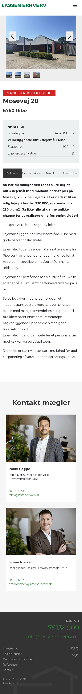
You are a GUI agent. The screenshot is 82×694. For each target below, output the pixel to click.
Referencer (10, 664)
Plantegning (70, 173)
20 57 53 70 (16, 491)
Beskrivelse (12, 173)
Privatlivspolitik (11, 683)
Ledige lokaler (12, 654)
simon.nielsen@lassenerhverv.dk (30, 584)
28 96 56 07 (16, 580)
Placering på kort (31, 173)
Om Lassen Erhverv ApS (19, 659)
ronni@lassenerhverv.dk (24, 495)
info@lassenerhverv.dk (53, 636)
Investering (10, 648)
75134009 (63, 628)
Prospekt (50, 173)
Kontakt (8, 670)
